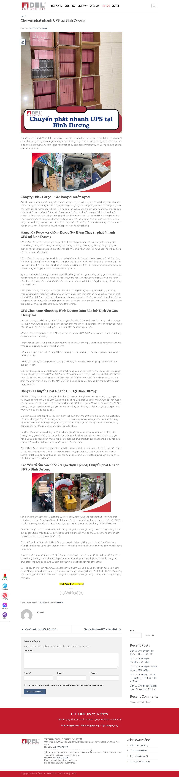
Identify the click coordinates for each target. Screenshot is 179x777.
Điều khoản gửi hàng (139, 745)
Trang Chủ (56, 6)
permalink (59, 602)
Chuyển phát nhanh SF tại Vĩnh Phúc (41, 629)
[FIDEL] (34, 6)
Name (27, 673)
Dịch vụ (82, 6)
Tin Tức (106, 6)
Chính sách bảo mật (139, 756)
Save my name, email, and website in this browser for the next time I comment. (66, 685)
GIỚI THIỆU (70, 6)
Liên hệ (115, 6)
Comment (29, 650)
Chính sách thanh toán (140, 761)
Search (133, 630)
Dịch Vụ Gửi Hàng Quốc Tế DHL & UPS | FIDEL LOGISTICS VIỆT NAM (143, 678)
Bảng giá (94, 6)
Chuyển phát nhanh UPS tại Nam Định (101, 629)
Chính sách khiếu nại (139, 750)
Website (93, 673)
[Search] (153, 6)
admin (45, 28)
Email (60, 673)
